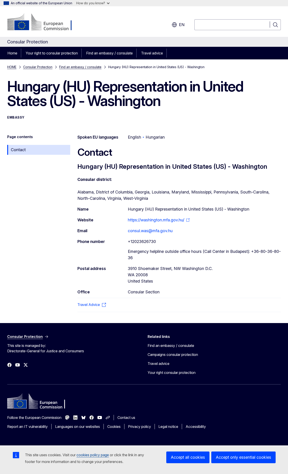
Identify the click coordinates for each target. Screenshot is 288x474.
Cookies (114, 426)
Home (12, 53)
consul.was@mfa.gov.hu (150, 230)
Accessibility (196, 426)
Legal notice (168, 426)
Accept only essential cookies (243, 457)
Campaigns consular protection (173, 354)
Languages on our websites (77, 426)
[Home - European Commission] (43, 22)
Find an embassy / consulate (109, 53)
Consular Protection (37, 67)
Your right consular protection (172, 372)
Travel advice (152, 53)
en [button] (181, 24)
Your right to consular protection (52, 53)
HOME (11, 67)
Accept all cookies (188, 457)
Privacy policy (139, 426)
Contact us (126, 417)
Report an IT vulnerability (27, 426)
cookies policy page (92, 455)
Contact (18, 149)
